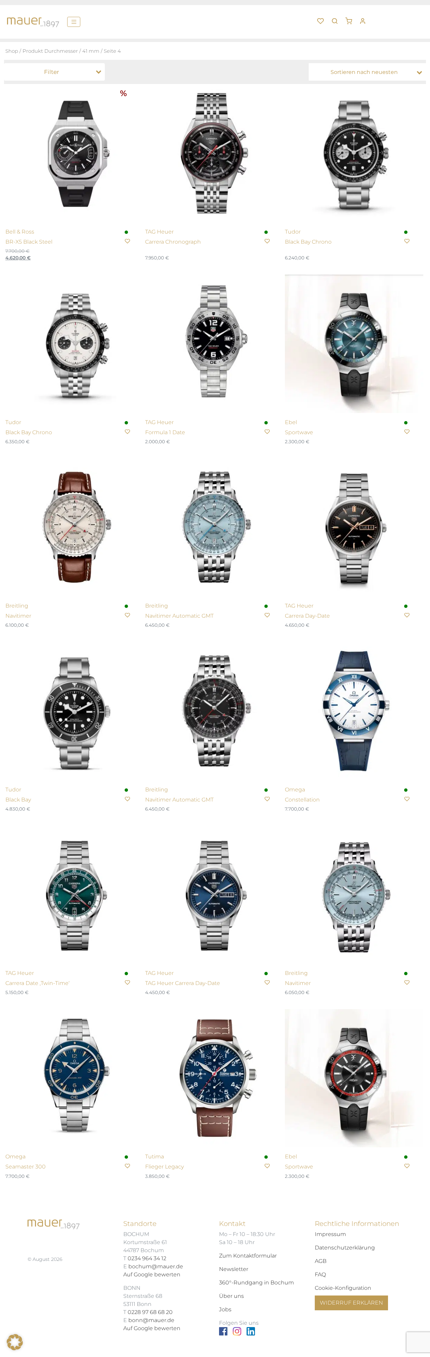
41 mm (90, 51)
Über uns (231, 1296)
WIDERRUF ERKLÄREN (351, 1303)
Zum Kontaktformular (248, 1255)
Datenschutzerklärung (345, 1247)
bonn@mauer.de (151, 1320)
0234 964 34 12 (147, 1258)
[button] (351, 18)
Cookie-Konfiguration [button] (343, 1288)
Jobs (225, 1309)
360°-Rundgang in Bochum (256, 1282)
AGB (321, 1261)
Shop (11, 51)
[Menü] (73, 22)
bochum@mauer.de (155, 1266)
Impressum (330, 1234)
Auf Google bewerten (151, 1274)
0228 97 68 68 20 (150, 1312)
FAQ (320, 1274)
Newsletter (233, 1269)
